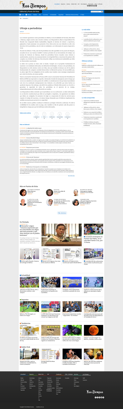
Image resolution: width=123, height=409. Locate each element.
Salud (57, 386)
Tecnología (58, 392)
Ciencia (57, 380)
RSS (75, 384)
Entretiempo (32, 378)
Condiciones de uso (40, 407)
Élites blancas (31, 191)
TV (38, 398)
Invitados (40, 390)
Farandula (67, 378)
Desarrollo (25, 18)
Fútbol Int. (31, 382)
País (40, 14)
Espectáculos (41, 384)
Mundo (35, 14)
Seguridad (60, 14)
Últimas (29, 14)
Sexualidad (58, 390)
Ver (21, 18)
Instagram (92, 6)
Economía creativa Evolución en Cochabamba (51, 389)
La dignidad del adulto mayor (33, 128)
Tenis (30, 388)
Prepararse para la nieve (32, 147)
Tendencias (49, 380)
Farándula (40, 386)
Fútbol (30, 380)
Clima (75, 380)
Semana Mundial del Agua (33, 138)
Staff (84, 378)
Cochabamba (53, 14)
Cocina (57, 382)
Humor (39, 388)
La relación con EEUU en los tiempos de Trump (62, 201)
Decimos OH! (49, 382)
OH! (79, 4)
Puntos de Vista (24, 382)
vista (20, 224)
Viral (57, 394)
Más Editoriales (71, 175)
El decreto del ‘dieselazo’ (32, 157)
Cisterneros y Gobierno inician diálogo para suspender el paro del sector (93, 102)
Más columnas (62, 213)
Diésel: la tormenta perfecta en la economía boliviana (34, 202)
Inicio (22, 14)
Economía (45, 14)
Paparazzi (49, 378)
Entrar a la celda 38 (59, 191)
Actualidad (57, 4)
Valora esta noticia (25, 113)
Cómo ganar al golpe (86, 191)
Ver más (20, 277)
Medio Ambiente (59, 388)
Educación (58, 384)
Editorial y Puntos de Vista (72, 14)
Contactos (85, 380)
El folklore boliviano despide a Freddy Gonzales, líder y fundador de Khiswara (92, 123)
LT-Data (82, 14)
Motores (31, 384)
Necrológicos (84, 4)
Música (39, 394)
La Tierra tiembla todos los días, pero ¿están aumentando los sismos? (92, 34)
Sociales (40, 396)
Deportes (63, 4)
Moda (39, 392)
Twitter (90, 6)
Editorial (22, 380)
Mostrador (90, 4)
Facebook (88, 6)
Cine (39, 380)
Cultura (68, 4)
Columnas (49, 384)
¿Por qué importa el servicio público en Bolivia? (88, 201)
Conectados (40, 382)
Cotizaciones (76, 382)
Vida (39, 400)
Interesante (58, 378)
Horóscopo (76, 378)
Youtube (94, 6)
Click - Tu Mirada (98, 4)
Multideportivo (32, 386)
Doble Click (74, 4)
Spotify (96, 6)
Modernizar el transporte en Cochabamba (37, 167)
